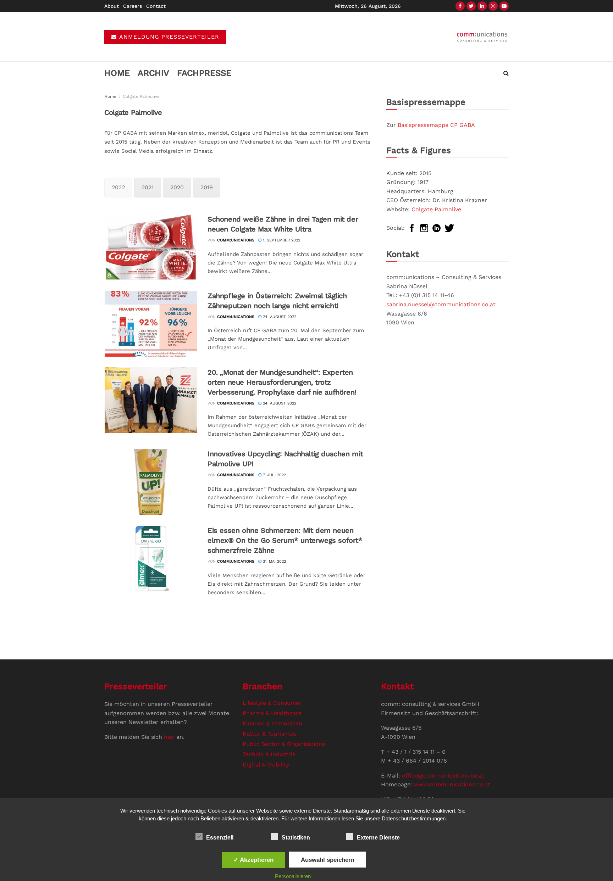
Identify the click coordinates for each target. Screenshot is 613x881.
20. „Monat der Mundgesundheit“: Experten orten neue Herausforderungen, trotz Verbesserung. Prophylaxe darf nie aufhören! (282, 382)
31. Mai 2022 (273, 561)
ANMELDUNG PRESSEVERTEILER (168, 36)
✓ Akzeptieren (253, 860)
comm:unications (235, 240)
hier (169, 737)
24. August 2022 (278, 316)
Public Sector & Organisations (284, 744)
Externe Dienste (378, 838)
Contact (156, 6)
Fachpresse (204, 73)
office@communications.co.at (443, 775)
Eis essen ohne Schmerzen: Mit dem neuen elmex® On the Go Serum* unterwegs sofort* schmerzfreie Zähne (285, 540)
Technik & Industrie (269, 754)
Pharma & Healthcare (272, 713)
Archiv (153, 73)
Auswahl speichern (327, 860)
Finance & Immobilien (272, 723)
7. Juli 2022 (273, 475)
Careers (132, 6)
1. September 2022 (280, 240)
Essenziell (219, 838)
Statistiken (296, 838)
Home (117, 73)
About (111, 6)
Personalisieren (293, 876)
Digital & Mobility (266, 764)
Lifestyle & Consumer (272, 702)
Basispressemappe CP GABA (436, 125)
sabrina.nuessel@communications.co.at (441, 304)
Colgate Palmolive (141, 96)
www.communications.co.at (452, 784)
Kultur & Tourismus (269, 733)
